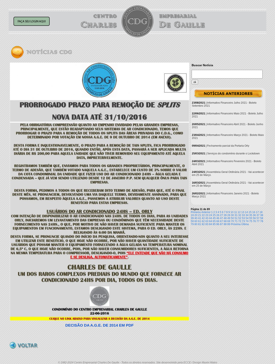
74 (247, 221)
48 (225, 218)
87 (221, 224)
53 (243, 218)
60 (195, 221)
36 (254, 215)
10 (232, 212)
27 (221, 215)
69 (228, 221)
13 (242, 212)
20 (195, 215)
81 (199, 224)
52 (239, 218)
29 (228, 215)
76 (254, 221)
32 (239, 215)
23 (206, 215)
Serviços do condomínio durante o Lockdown (233, 153)
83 (206, 224)
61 (199, 221)
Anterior (206, 212)
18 (261, 212)
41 (199, 218)
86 (217, 224)
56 (254, 218)
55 (250, 218)
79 (192, 224)
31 (236, 215)
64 (210, 221)
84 (210, 224)
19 (192, 215)
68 (225, 221)
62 (203, 221)
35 (250, 215)
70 (232, 221)
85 (214, 224)
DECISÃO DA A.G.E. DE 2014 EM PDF (99, 325)
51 (236, 218)
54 (247, 218)
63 (206, 221)
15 (250, 212)
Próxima (236, 224)
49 (228, 218)
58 (261, 218)
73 (243, 221)
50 (232, 218)
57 (258, 218)
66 (217, 221)
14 (246, 212)
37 (258, 215)
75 (250, 221)
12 (239, 212)
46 (217, 218)
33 (243, 215)
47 (221, 218)
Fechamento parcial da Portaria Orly (228, 145)
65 (214, 221)
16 (253, 212)
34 (247, 215)
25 (214, 215)
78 (261, 221)
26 (217, 215)
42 (203, 218)
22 (203, 215)
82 (203, 224)
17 (257, 212)
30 (232, 215)
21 (199, 215)
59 (192, 221)
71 (236, 221)
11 (235, 212)
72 (239, 221)
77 (258, 221)
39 (192, 218)
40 (195, 218)
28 (225, 215)
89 (228, 224)
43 (206, 218)
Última (245, 224)
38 (261, 215)
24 (210, 215)
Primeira (196, 212)
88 (225, 224)
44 (210, 218)
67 (221, 221)
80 (195, 224)
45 (214, 218)
